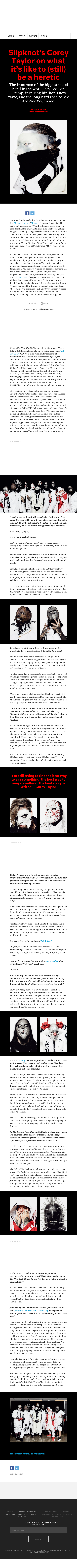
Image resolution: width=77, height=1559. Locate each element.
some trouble (52, 961)
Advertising (20, 1512)
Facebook (56, 1512)
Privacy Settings (50, 1550)
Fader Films (22, 1516)
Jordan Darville (39, 109)
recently (21, 1060)
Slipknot (35, 223)
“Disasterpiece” (21, 277)
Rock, (12, 1474)
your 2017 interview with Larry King (31, 1310)
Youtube (66, 1512)
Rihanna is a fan (21, 223)
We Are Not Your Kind (27, 1453)
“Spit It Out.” (46, 941)
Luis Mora (44, 111)
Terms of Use (31, 1512)
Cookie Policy (23, 1514)
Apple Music (56, 1514)
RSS (61, 1516)
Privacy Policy (10, 1514)
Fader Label (34, 1514)
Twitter (48, 1512)
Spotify (55, 1516)
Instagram (46, 1514)
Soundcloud (67, 1514)
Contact (10, 1512)
